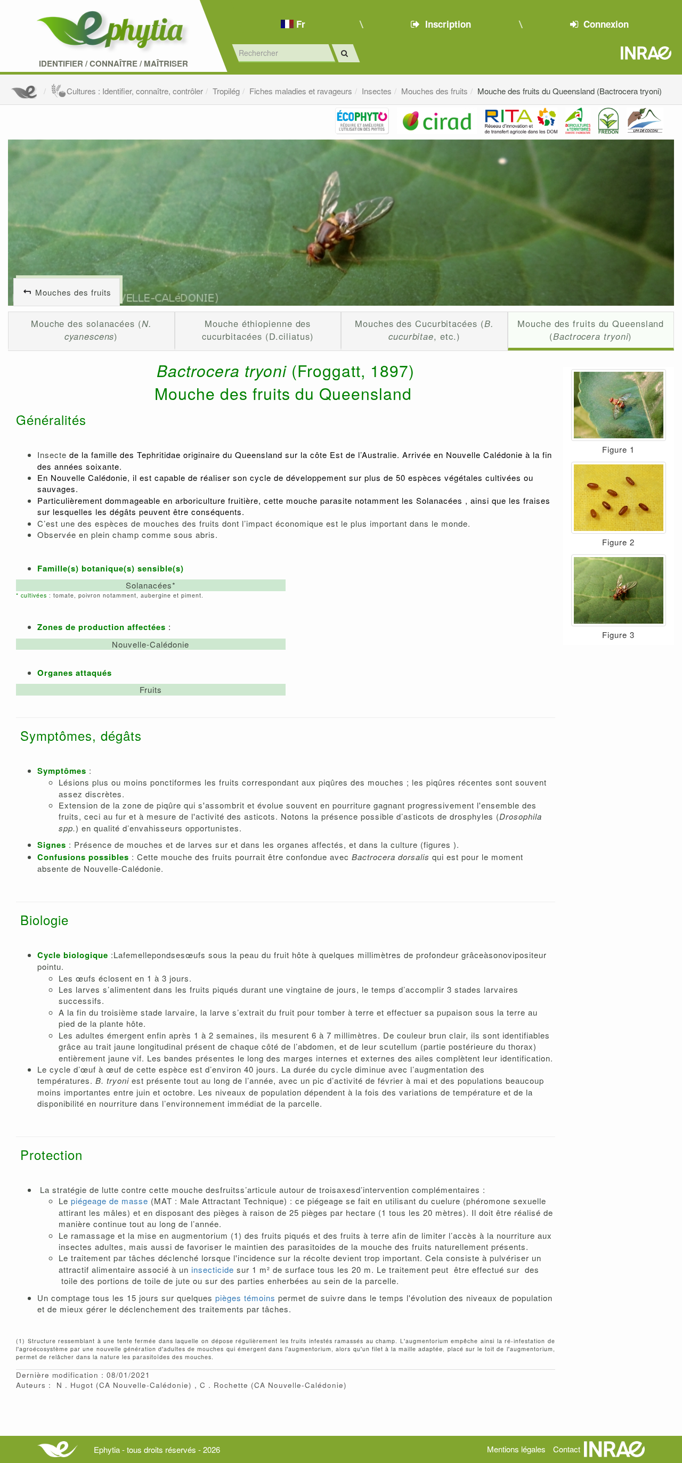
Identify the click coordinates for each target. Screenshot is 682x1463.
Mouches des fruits (434, 90)
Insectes (377, 90)
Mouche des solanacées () (91, 329)
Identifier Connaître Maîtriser (113, 63)
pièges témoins (245, 1297)
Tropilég (226, 90)
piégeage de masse (109, 1200)
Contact (566, 1448)
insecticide (212, 1269)
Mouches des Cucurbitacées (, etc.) (424, 329)
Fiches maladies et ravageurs (300, 90)
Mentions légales (516, 1448)
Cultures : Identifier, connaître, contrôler (135, 90)
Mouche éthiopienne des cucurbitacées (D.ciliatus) (258, 329)
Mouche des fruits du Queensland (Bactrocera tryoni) (569, 90)
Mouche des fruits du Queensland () (590, 329)
